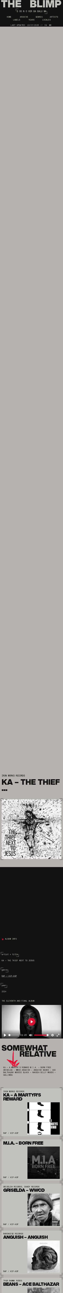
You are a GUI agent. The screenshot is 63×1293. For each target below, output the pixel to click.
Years (31, 20)
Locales (46, 20)
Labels (16, 20)
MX (50, 25)
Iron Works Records (13, 775)
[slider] (13, 1035)
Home (9, 17)
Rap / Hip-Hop (9, 976)
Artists (54, 17)
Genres (39, 17)
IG (45, 25)
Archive (24, 17)
